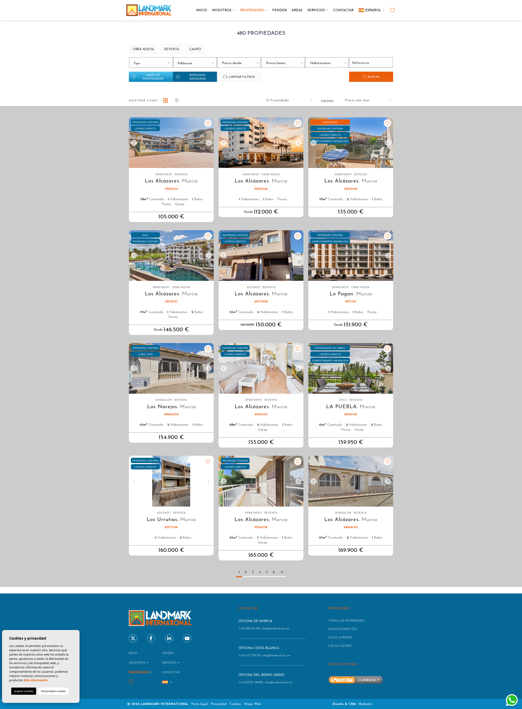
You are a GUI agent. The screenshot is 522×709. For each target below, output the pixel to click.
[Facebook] (151, 638)
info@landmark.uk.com (276, 628)
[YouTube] (187, 638)
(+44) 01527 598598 (251, 682)
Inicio (201, 10)
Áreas (297, 10)
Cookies (235, 704)
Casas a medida (340, 637)
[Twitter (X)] (133, 638)
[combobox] (151, 62)
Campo (195, 49)
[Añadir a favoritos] (208, 123)
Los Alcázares (340, 646)
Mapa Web (252, 704)
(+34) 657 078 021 (250, 655)
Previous (133, 142)
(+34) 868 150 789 (249, 628)
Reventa (171, 49)
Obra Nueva (143, 49)
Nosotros (221, 10)
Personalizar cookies (53, 691)
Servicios (316, 10)
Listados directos (342, 629)
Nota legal (199, 704)
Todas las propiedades (346, 620)
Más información (36, 680)
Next (210, 142)
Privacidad (219, 704)
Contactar (343, 10)
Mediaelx (365, 704)
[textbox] (152, 63)
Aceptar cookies (23, 691)
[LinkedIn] (169, 638)
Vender (279, 10)
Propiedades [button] (252, 10)
